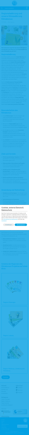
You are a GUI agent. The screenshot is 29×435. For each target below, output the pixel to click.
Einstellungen (8, 224)
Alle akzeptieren (21, 224)
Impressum (3, 220)
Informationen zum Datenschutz (10, 219)
